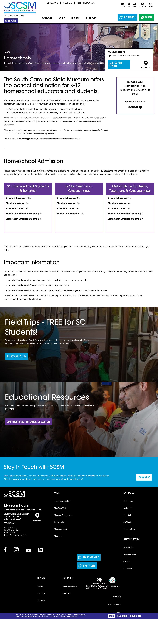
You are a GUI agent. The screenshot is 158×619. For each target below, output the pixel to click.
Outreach (41, 601)
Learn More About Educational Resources (28, 421)
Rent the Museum (86, 3)
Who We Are (128, 548)
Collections (128, 508)
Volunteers (127, 569)
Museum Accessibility (63, 515)
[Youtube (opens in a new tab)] (28, 550)
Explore (47, 18)
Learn (75, 18)
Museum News (129, 529)
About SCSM (131, 539)
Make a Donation (70, 587)
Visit (62, 18)
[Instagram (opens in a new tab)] (16, 549)
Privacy (117, 597)
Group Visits (59, 522)
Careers (126, 562)
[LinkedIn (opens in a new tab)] (41, 549)
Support (90, 18)
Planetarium (128, 515)
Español (13, 21)
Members (67, 3)
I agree (111, 616)
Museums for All (61, 529)
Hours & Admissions (62, 501)
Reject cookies (122, 616)
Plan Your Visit (117, 64)
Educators (52, 3)
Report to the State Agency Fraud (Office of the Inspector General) (103, 587)
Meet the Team (129, 555)
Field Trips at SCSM (16, 356)
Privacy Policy (72, 617)
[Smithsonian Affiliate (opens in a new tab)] (99, 581)
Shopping (58, 536)
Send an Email (135, 107)
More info (136, 616)
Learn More (145, 478)
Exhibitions (128, 501)
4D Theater (128, 522)
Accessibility (114, 605)
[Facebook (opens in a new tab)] (5, 549)
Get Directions (145, 67)
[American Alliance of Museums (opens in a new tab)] (112, 580)
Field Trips (41, 594)
